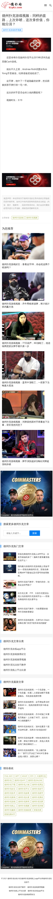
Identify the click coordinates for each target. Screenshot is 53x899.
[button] (45, 5)
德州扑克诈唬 (37, 805)
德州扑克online (35, 780)
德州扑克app (20, 780)
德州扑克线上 (9, 805)
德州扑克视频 (31, 217)
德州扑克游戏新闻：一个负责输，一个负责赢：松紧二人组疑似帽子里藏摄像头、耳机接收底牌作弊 (33, 692)
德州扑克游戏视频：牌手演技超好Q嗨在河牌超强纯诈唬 (25, 463)
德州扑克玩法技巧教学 (14, 664)
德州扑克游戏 (18, 217)
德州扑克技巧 (37, 788)
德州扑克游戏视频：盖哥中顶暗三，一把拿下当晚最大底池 (25, 384)
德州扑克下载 (9, 784)
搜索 (34, 533)
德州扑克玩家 (37, 801)
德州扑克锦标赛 (24, 810)
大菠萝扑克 (41, 776)
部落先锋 (37, 810)
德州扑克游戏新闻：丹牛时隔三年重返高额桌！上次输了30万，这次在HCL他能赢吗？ (33, 717)
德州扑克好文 (9, 788)
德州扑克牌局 (23, 801)
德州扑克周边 (37, 784)
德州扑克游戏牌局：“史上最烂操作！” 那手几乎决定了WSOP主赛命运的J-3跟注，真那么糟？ (33, 753)
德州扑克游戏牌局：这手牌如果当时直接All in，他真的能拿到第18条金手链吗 (33, 705)
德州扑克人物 (23, 784)
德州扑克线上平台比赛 (14, 669)
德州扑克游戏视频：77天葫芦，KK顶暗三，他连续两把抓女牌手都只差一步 (26, 344)
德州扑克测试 (37, 797)
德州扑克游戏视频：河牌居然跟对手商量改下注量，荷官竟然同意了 (25, 423)
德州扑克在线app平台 (14, 648)
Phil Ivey (8, 776)
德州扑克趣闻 (9, 810)
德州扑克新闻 (9, 797)
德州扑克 (8, 780)
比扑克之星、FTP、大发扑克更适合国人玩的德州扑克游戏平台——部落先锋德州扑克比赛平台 (33, 596)
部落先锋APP (9, 814)
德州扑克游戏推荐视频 (12, 30)
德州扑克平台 (23, 788)
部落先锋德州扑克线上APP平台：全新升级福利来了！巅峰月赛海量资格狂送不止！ (33, 557)
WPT (17, 776)
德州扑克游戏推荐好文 (14, 654)
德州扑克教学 (37, 793)
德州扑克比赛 (23, 797)
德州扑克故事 (23, 793)
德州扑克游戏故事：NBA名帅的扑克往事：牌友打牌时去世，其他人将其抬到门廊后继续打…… (34, 740)
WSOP (24, 776)
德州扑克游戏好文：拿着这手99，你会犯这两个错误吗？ (26, 266)
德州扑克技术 (9, 793)
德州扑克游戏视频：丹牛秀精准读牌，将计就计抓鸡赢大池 (25, 305)
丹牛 (32, 776)
